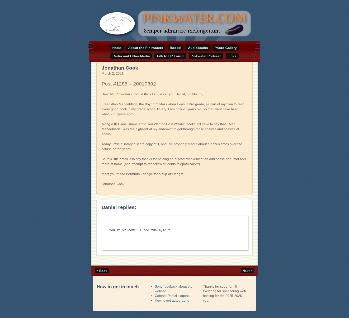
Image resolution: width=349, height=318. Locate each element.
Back (101, 270)
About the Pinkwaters (145, 48)
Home (117, 48)
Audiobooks (198, 48)
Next (247, 270)
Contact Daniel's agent (172, 296)
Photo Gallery (226, 48)
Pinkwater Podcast (206, 56)
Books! (175, 48)
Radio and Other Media (131, 56)
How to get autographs (172, 300)
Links (231, 56)
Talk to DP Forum (170, 56)
